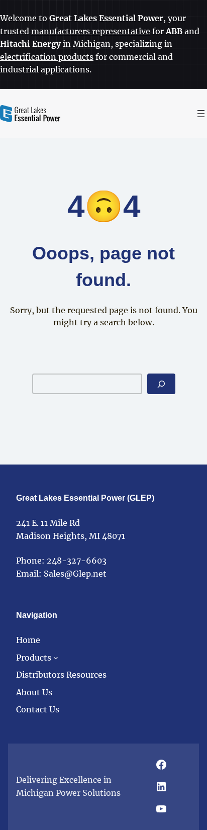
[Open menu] (201, 114)
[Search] (161, 384)
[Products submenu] (55, 657)
